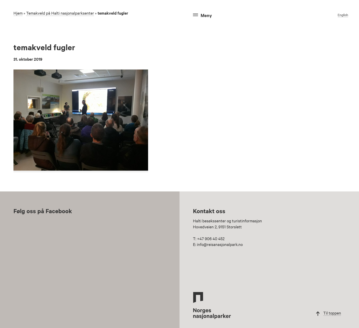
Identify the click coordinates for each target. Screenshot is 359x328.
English (343, 15)
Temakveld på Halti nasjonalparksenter (60, 13)
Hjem (18, 13)
